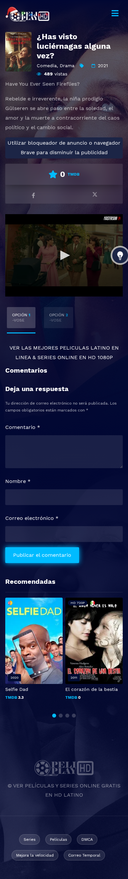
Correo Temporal (84, 855)
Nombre (18, 481)
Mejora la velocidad (35, 855)
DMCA (87, 839)
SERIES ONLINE (57, 357)
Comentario (22, 427)
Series (29, 839)
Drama (67, 65)
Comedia (47, 65)
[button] (54, 716)
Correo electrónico (31, 518)
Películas (58, 839)
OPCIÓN (21, 318)
